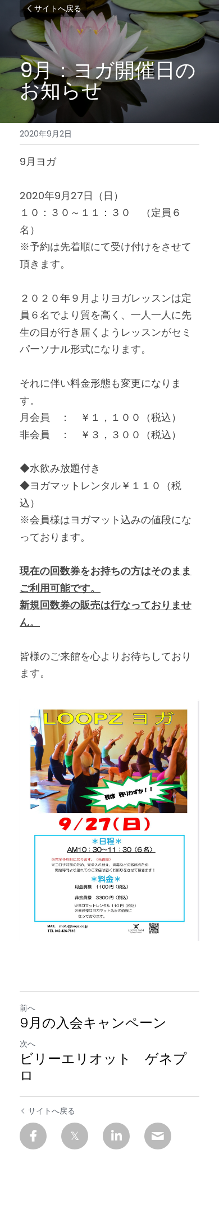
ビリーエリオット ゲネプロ (103, 1067)
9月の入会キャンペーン (93, 1023)
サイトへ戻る (57, 8)
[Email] (157, 1136)
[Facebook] (33, 1136)
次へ (27, 1043)
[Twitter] (74, 1136)
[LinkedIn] (116, 1136)
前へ (27, 1007)
